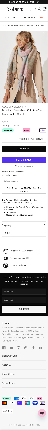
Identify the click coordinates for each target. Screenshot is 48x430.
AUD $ (6, 411)
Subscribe (24, 309)
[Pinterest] (25, 347)
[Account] (39, 9)
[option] (24, 67)
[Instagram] (18, 347)
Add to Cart (24, 148)
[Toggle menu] (3, 9)
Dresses (16, 17)
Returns (6, 232)
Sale (41, 17)
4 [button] (30, 101)
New (7, 17)
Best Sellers (29, 17)
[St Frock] (15, 9)
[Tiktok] (33, 347)
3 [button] (26, 101)
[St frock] (40, 347)
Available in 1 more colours (31, 139)
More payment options (24, 166)
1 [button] (17, 101)
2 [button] (22, 101)
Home (4, 25)
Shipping (6, 225)
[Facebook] (4, 347)
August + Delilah (12, 106)
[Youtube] (11, 347)
